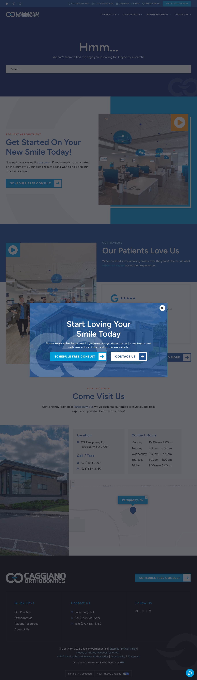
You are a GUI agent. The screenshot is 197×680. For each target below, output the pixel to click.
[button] (162, 308)
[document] (98, 340)
